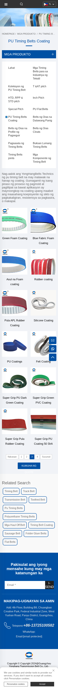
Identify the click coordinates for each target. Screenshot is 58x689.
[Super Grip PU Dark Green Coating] (14, 380)
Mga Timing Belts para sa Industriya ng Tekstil (40, 73)
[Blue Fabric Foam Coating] (43, 220)
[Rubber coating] (43, 262)
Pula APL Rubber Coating (15, 323)
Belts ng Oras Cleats (40, 130)
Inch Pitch (38, 97)
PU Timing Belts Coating (17, 119)
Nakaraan (12, 457)
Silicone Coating (43, 320)
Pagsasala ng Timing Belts (16, 145)
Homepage (8, 33)
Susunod (46, 457)
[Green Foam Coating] (14, 220)
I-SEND (49, 585)
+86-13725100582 (38, 625)
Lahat (11, 67)
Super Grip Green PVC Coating (43, 400)
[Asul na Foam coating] (14, 262)
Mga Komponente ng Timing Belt (42, 158)
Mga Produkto (26, 33)
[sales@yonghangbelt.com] (52, 340)
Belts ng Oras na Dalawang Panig (42, 119)
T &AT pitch (39, 86)
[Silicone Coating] (43, 303)
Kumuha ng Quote (29, 466)
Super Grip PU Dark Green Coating (15, 400)
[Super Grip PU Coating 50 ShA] (43, 421)
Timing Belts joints (15, 156)
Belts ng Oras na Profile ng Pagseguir (17, 132)
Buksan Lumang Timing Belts (42, 145)
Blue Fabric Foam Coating (43, 241)
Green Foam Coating (14, 238)
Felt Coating (43, 361)
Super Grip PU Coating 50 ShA (43, 441)
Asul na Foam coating (14, 282)
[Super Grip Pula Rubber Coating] (14, 421)
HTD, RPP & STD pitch (15, 99)
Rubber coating (43, 279)
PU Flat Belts (40, 109)
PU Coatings (14, 361)
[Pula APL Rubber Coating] (14, 303)
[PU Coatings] (14, 344)
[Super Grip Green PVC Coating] (43, 380)
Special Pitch (15, 109)
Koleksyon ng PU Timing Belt (16, 88)
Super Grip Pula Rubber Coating (14, 441)
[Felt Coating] (43, 344)
